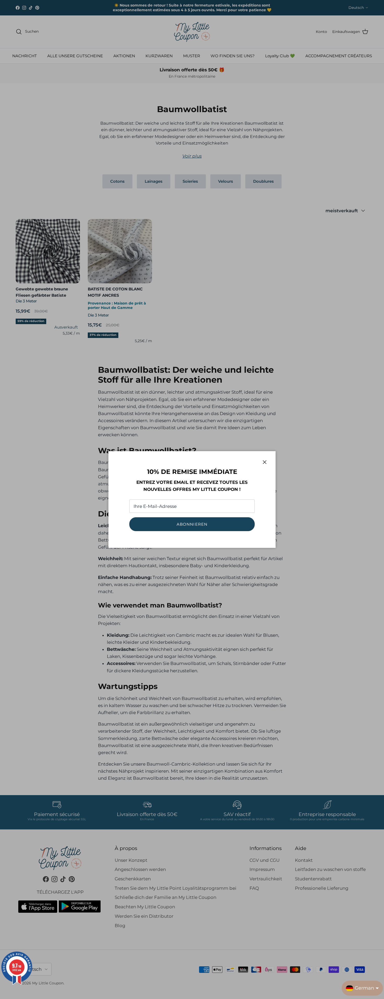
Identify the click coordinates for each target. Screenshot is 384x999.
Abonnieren (192, 524)
